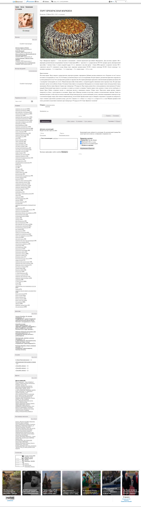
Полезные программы (21, 250)
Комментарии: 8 (27, 61)
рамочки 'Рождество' (20, 135)
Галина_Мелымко (20, 436)
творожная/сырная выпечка (23, 128)
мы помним (18, 229)
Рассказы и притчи (20, 266)
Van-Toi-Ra (32, 428)
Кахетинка (27, 400)
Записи (17, 7)
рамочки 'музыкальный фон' (23, 157)
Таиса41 (17, 447)
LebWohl (26, 423)
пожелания (18, 245)
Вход (37, 1)
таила (17, 410)
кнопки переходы (20, 201)
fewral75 (29, 431)
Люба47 (28, 404)
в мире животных (20, 172)
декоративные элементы (22, 113)
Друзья (22, 7)
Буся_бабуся (19, 395)
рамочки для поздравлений (22, 130)
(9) (27, 366)
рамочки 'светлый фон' (21, 276)
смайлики (55, 138)
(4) (23, 317)
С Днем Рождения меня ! (22, 360)
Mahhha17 (18, 425)
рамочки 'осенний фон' (21, 127)
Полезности (18, 248)
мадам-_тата (30, 406)
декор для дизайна (20, 242)
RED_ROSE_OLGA (25, 388)
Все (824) (34, 313)
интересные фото (20, 188)
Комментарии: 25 (28, 56)
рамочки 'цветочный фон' (22, 117)
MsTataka (23, 387)
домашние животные (21, 184)
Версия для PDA (126, 498)
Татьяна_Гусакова (24, 410)
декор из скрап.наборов (21, 180)
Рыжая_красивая (20, 446)
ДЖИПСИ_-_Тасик (30, 436)
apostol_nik (18, 429)
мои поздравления (20, 222)
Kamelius (17, 384)
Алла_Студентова (29, 394)
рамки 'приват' (19, 153)
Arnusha (16, 9)
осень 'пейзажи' (19, 131)
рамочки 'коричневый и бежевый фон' (25, 205)
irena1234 (26, 432)
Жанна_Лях (18, 439)
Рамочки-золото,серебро (22, 265)
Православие (19, 268)
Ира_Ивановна (19, 400)
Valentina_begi (24, 392)
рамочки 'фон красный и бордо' (23, 209)
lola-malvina (29, 386)
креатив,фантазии (20, 214)
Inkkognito (32, 421)
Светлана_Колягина (30, 446)
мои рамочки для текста (21, 224)
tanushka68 (25, 435)
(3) (24, 339)
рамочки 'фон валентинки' (22, 262)
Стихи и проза (19, 281)
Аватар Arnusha (25, 20)
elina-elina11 (23, 431)
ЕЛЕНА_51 (18, 399)
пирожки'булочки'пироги (21, 118)
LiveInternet (18, 2)
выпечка (17, 179)
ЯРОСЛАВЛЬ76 (28, 411)
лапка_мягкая (28, 447)
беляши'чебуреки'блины (22, 148)
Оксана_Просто (30, 443)
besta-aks (24, 429)
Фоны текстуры (19, 300)
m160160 (17, 433)
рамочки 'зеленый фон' (21, 185)
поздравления (19, 247)
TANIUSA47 (29, 391)
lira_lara (31, 432)
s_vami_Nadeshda (20, 390)
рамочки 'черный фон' (21, 305)
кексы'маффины (20, 125)
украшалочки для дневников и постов (25, 286)
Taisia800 (28, 427)
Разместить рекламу (126, 501)
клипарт (17, 200)
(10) (30, 325)
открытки (17, 197)
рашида (17, 448)
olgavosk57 (24, 433)
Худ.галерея (18, 302)
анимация (18, 171)
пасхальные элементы (21, 244)
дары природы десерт (21, 182)
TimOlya (17, 392)
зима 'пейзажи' (19, 141)
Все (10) (34, 39)
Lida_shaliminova (20, 424)
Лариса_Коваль (30, 403)
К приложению (33, 71)
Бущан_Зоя (26, 395)
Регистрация (31, 1)
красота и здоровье (20, 211)
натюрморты (18, 159)
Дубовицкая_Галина (29, 398)
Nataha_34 (30, 387)
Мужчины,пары (19, 257)
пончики (17, 166)
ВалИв (31, 395)
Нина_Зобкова (24, 408)
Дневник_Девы (19, 398)
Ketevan (17, 423)
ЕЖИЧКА (31, 437)
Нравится (108, 115)
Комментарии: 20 (27, 49)
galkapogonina (19, 432)
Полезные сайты (20, 252)
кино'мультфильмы (20, 198)
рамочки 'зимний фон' (21, 187)
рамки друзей (19, 260)
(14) (17, 363)
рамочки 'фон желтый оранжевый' (24, 240)
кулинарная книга (20, 216)
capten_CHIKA (19, 383)
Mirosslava (18, 387)
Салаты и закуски (20, 275)
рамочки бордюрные (21, 110)
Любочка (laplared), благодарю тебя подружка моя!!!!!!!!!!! (25, 332)
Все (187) (34, 378)
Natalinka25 (24, 425)
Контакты (126, 500)
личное (17, 219)
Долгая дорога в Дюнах (22, 48)
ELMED (27, 421)
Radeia (17, 388)
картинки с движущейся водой (23, 193)
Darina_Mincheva (20, 421)
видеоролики (19, 174)
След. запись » (88, 121)
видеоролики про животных (23, 175)
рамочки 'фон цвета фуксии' (23, 263)
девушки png (18, 115)
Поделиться (116, 115)
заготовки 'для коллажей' (22, 149)
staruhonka (18, 435)
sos (16, 167)
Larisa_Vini (24, 384)
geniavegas (31, 383)
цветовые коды (19, 161)
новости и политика (20, 232)
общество (18, 237)
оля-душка (31, 408)
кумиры (17, 218)
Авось (54, 1)
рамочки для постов (20, 109)
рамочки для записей (21, 154)
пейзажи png (18, 123)
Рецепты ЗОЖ (19, 270)
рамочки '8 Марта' (20, 144)
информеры (18, 192)
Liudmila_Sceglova (20, 386)
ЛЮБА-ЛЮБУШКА (20, 404)
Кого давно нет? (19, 382)
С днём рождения (20, 273)
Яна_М (22, 447)
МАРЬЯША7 (24, 407)
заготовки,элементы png (22, 122)
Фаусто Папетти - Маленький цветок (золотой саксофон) (25, 54)
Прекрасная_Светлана (21, 444)
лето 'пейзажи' (19, 143)
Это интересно (19, 307)
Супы (16, 283)
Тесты (17, 284)
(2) (29, 333)
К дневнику (79, 121)
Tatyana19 (18, 428)
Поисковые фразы (30, 466)
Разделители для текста (22, 258)
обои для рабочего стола (22, 235)
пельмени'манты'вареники (22, 162)
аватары (17, 169)
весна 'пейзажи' (19, 140)
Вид (112, 2)
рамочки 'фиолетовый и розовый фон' (25, 291)
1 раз (47, 111)
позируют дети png (20, 151)
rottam (32, 433)
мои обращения (19, 221)
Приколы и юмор (20, 255)
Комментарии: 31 (28, 52)
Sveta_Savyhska (19, 391)
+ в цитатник (61, 14)
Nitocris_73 (31, 425)
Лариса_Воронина (20, 403)
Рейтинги (46, 1)
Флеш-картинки (19, 294)
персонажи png (19, 136)
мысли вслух (18, 231)
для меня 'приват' (20, 146)
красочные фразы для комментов (24, 213)
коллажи (17, 203)
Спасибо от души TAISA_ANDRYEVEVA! (21, 324)
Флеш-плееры (19, 297)
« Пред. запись (71, 121)
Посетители (28, 465)
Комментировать (45, 121)
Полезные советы (20, 253)
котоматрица (19, 208)
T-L (25, 391)
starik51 (34, 390)
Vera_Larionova (19, 394)
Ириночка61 (18, 441)
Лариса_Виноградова (21, 402)
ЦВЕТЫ (17, 303)
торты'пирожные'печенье (22, 120)
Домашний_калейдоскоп (22, 437)
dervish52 (29, 429)
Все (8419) (34, 419)
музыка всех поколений (21, 226)
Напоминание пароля (64, 135)
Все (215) (34, 357)
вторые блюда (19, 177)
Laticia (22, 423)
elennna (17, 431)
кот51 (31, 400)
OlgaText (17, 427)
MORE (17, 164)
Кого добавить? (29, 382)
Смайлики (18, 279)
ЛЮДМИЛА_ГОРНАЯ (21, 406)
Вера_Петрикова (20, 396)
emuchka (25, 383)
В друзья (27, 30)
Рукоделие (18, 271)
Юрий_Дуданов (19, 411)
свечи (17, 195)
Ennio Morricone (19, 51)
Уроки (17, 289)
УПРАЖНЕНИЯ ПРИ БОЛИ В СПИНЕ (25, 362)
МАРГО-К (17, 407)
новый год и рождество (21, 234)
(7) (31, 360)
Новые (118, 121)
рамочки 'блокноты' (20, 156)
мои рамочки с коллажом (22, 112)
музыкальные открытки (21, 227)
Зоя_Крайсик (25, 399)
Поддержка (109, 1)
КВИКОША (25, 441)
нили (33, 447)
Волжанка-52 (28, 396)
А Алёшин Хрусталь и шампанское (25, 62)
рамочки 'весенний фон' (21, 133)
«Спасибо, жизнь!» (20, 366)
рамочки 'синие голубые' (22, 278)
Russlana (22, 427)
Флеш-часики (19, 295)
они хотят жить (19, 239)
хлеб (16, 138)
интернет (18, 190)
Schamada (28, 390)
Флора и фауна (19, 298)
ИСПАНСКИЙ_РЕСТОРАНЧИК (23, 440)
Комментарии (29, 7)
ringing (29, 433)
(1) (27, 368)
